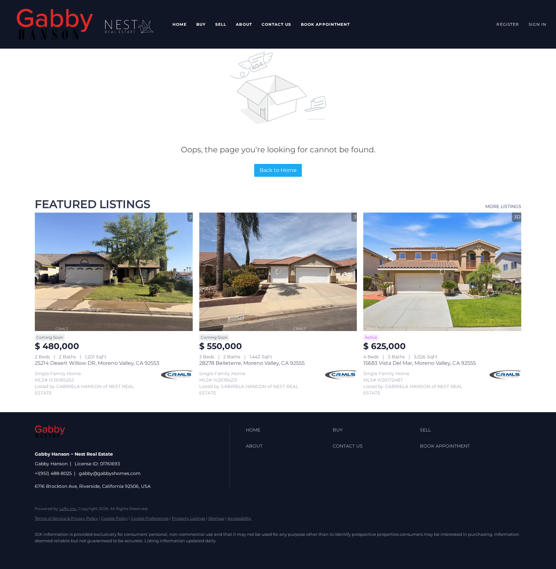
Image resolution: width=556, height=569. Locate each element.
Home (179, 24)
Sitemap (216, 518)
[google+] (154, 551)
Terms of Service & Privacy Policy (66, 518)
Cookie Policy (114, 518)
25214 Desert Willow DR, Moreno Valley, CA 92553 (97, 363)
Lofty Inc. (68, 508)
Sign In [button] (537, 24)
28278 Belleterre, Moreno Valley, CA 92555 (252, 363)
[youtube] (136, 551)
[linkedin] (61, 551)
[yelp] (98, 551)
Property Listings (188, 518)
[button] (55, 24)
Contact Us (276, 24)
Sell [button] (220, 24)
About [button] (244, 24)
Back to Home (278, 170)
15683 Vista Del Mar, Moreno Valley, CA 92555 (419, 363)
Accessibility (239, 518)
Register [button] (507, 24)
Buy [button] (201, 24)
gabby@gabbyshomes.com (110, 473)
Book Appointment (325, 24)
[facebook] (42, 551)
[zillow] (80, 551)
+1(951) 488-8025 (53, 473)
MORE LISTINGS (503, 206)
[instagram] (117, 551)
